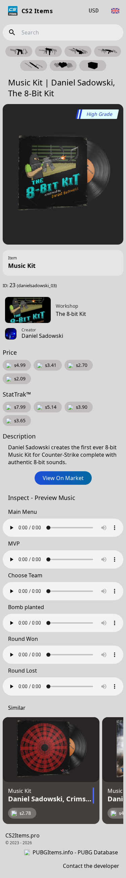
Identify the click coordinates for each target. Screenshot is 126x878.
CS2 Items (37, 11)
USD (94, 10)
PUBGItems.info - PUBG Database (75, 852)
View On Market (63, 478)
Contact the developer (91, 866)
